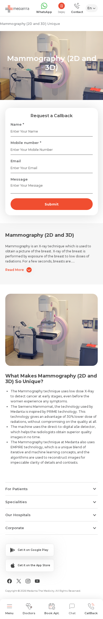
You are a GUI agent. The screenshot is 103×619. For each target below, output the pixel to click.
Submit (52, 204)
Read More (14, 270)
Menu (9, 613)
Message (19, 179)
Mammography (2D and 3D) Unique (30, 24)
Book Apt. (51, 613)
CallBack (91, 613)
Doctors (29, 613)
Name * (17, 124)
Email (16, 161)
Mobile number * (26, 143)
